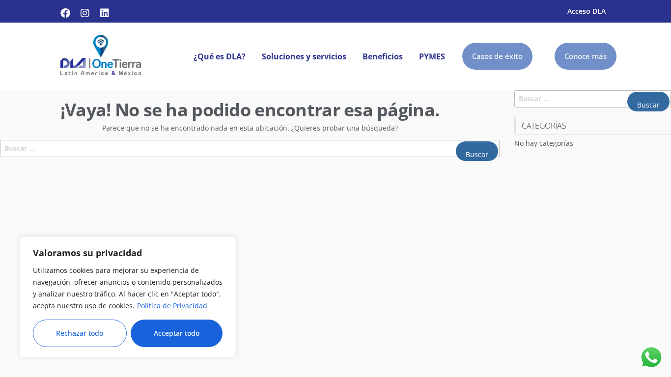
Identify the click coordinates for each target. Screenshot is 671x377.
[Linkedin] (104, 13)
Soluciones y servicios (304, 56)
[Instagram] (85, 13)
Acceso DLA (586, 11)
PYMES (432, 56)
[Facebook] (65, 13)
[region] (128, 297)
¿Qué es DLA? (220, 56)
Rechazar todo (79, 333)
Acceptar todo (176, 333)
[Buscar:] (250, 148)
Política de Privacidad (172, 305)
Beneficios (383, 56)
